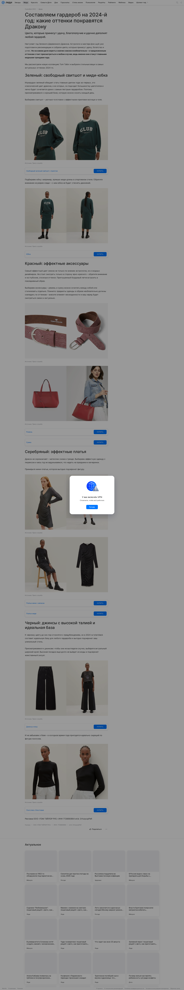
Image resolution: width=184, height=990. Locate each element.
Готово (92, 507)
